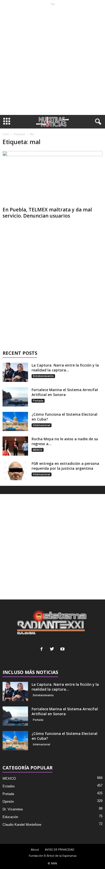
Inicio (6, 134)
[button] (97, 121)
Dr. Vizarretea (13, 809)
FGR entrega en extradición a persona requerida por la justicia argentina (65, 466)
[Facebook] (42, 649)
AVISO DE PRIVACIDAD (59, 849)
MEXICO (37, 450)
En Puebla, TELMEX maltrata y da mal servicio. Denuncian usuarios (47, 212)
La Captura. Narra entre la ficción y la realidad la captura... (65, 367)
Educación (10, 817)
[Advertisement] (52, 60)
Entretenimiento (43, 376)
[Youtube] (63, 649)
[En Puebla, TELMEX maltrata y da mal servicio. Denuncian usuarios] (52, 178)
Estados (9, 786)
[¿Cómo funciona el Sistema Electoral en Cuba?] (15, 421)
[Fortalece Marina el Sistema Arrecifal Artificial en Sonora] (15, 396)
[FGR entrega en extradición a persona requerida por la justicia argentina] (15, 470)
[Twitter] (53, 649)
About (35, 849)
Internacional (41, 425)
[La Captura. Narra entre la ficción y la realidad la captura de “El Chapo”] (15, 372)
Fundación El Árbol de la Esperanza (52, 855)
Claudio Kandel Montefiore (22, 825)
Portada (38, 400)
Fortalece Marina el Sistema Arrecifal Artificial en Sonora (65, 392)
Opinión (8, 801)
